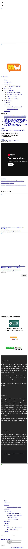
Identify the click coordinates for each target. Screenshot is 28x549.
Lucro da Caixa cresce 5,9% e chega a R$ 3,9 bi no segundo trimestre (14, 122)
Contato (7, 111)
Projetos (7, 84)
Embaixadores (12, 96)
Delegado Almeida (13, 92)
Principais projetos (14, 86)
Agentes (6, 523)
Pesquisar (3, 272)
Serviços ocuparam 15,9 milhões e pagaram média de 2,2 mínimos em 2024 (15, 117)
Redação (3, 139)
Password (3, 543)
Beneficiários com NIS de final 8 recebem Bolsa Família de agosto (15, 119)
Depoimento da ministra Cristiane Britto (13, 185)
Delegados (7, 521)
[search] (14, 535)
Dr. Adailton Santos (14, 94)
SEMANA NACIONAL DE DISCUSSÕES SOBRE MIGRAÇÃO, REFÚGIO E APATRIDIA (13, 266)
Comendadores (12, 98)
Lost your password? (17, 547)
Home (5, 501)
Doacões (7, 105)
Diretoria (6, 509)
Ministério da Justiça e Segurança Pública (10, 140)
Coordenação (9, 90)
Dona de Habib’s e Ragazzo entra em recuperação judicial (15, 125)
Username (4, 541)
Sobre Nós (7, 503)
